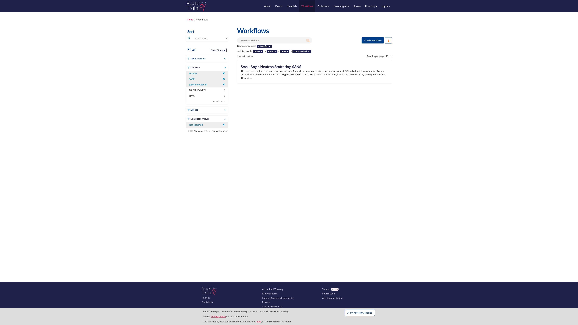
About (267, 6)
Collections (323, 6)
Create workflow (373, 40)
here (258, 321)
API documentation (332, 297)
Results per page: (376, 56)
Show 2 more (219, 101)
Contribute (207, 301)
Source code (328, 293)
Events (278, 6)
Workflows (307, 6)
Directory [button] (370, 6)
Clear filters (217, 50)
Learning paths (341, 6)
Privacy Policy (218, 316)
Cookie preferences (272, 306)
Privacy (266, 302)
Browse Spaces (269, 293)
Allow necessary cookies (359, 312)
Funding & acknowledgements (277, 297)
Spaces (357, 6)
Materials (292, 6)
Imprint (206, 297)
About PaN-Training (272, 289)
